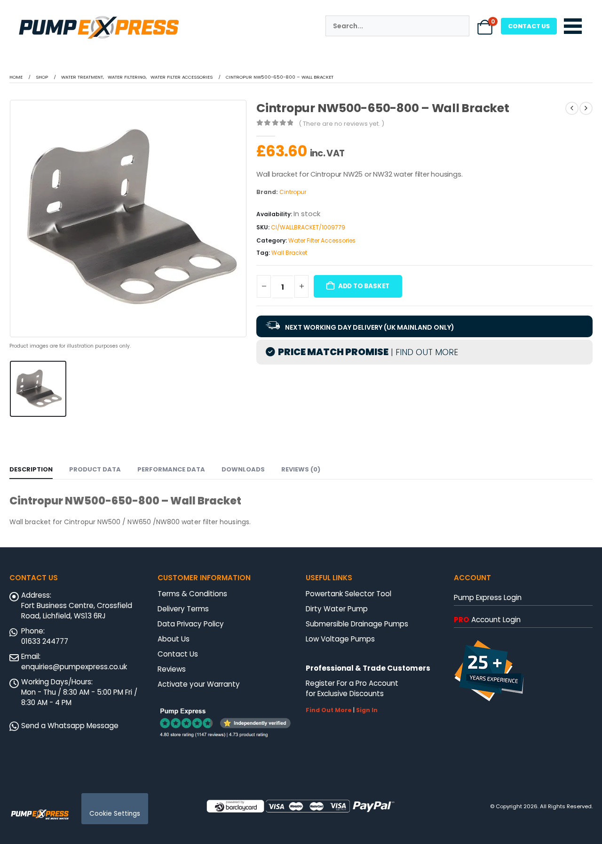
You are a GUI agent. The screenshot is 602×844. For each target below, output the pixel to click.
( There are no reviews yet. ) (341, 123)
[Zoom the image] (98, 17)
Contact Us (178, 654)
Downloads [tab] (243, 469)
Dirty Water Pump (337, 609)
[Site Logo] (40, 814)
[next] (586, 108)
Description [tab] (31, 469)
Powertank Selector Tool (348, 594)
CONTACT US (529, 26)
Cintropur (292, 192)
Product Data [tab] (95, 469)
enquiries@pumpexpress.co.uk (74, 667)
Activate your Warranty (199, 684)
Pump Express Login (488, 597)
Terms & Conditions (192, 594)
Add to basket (363, 286)
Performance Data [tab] (171, 469)
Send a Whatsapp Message (70, 725)
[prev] (571, 108)
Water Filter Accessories (322, 240)
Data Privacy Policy (191, 624)
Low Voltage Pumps (340, 639)
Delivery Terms (183, 609)
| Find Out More (423, 352)
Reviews (172, 669)
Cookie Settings (114, 813)
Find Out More (329, 710)
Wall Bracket (289, 253)
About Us (174, 639)
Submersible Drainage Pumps (357, 624)
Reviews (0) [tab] (300, 469)
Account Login (487, 620)
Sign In (367, 710)
